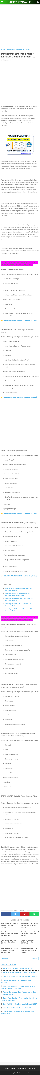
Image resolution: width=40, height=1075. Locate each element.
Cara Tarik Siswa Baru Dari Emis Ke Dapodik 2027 (20, 1004)
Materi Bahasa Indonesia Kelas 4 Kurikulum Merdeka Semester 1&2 (9, 933)
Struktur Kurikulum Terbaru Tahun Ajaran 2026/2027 (20, 976)
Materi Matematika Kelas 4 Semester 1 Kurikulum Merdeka (9, 942)
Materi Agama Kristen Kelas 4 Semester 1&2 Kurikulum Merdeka (18, 610)
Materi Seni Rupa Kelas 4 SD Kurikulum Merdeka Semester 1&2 (9, 925)
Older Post (34, 958)
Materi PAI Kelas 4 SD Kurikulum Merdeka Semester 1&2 (27, 942)
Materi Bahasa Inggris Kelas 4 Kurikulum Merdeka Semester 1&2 (9, 950)
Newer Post (5, 958)
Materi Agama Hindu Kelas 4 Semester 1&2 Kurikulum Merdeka (18, 605)
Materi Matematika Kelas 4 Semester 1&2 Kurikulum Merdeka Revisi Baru (17, 594)
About (6, 1068)
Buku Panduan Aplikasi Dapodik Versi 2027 (17, 1008)
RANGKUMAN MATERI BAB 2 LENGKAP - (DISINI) (20, 397)
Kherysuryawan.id (20, 2)
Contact (13, 1068)
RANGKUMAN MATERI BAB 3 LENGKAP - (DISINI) (20, 513)
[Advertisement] (20, 27)
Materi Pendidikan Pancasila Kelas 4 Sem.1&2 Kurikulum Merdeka (19, 600)
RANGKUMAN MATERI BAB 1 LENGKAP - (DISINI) (20, 320)
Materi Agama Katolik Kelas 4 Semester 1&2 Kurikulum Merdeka (18, 589)
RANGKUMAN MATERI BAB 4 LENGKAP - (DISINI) (20, 576)
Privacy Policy (22, 1068)
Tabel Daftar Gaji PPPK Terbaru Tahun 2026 (17, 968)
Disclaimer (31, 1068)
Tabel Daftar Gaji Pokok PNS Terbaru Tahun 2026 (19, 972)
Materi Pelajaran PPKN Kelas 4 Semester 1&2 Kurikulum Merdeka (29, 950)
